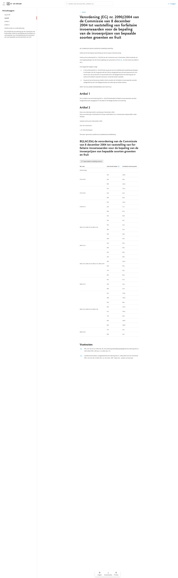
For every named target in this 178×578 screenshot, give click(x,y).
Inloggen (173, 4)
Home (84, 12)
